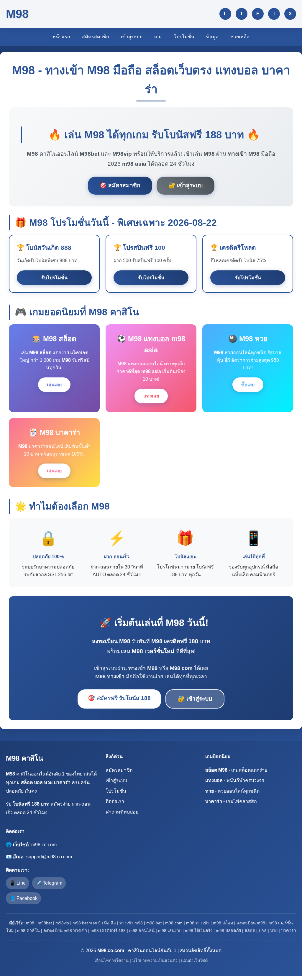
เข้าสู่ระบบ (131, 36)
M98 (17, 13)
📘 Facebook (23, 898)
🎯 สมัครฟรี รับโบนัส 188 (119, 698)
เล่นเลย (54, 384)
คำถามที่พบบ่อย (122, 811)
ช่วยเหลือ (240, 36)
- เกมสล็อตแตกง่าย (236, 770)
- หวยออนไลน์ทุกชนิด (232, 790)
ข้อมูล (212, 36)
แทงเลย (151, 395)
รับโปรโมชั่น (54, 277)
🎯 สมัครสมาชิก (120, 185)
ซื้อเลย (248, 384)
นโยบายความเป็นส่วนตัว (155, 960)
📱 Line (17, 882)
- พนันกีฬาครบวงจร (234, 780)
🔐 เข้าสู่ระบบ (185, 185)
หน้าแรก (61, 36)
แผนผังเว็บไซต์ (194, 960)
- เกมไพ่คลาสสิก (231, 801)
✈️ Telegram (49, 882)
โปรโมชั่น (184, 36)
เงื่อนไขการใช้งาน (112, 960)
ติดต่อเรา (115, 801)
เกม (158, 36)
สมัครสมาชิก (95, 36)
